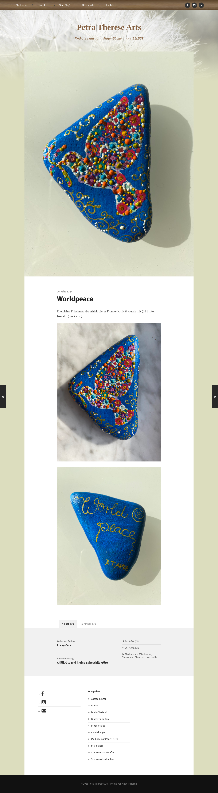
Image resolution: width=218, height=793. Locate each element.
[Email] (201, 5)
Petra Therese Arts (109, 27)
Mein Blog (64, 5)
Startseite (21, 5)
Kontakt (110, 5)
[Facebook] (187, 5)
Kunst (42, 5)
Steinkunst (128, 657)
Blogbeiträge (98, 725)
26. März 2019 (132, 647)
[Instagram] (194, 5)
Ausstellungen (98, 699)
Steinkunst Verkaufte (146, 657)
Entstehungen (98, 732)
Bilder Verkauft (99, 712)
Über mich (88, 5)
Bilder (94, 705)
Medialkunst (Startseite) (138, 654)
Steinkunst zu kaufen (102, 759)
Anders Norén (129, 783)
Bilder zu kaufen (100, 719)
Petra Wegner (132, 641)
